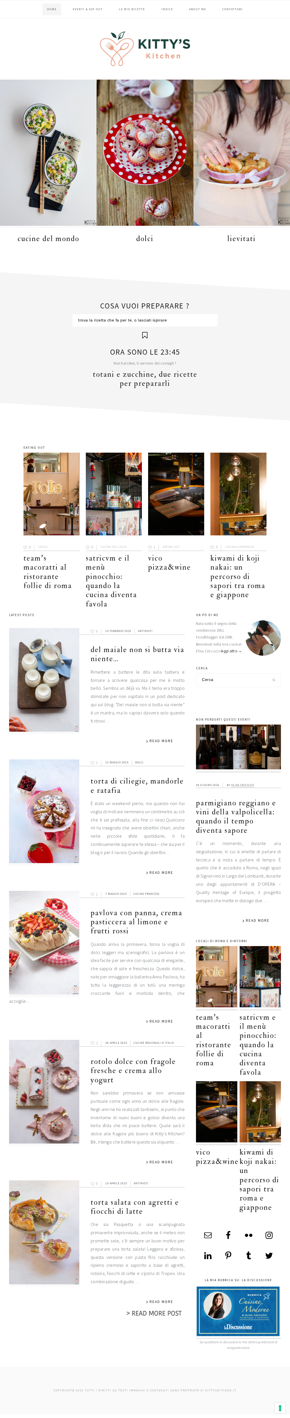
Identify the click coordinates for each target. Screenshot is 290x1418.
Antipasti (145, 631)
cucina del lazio (114, 547)
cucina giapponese (239, 547)
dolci (144, 238)
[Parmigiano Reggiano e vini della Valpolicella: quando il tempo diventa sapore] (238, 748)
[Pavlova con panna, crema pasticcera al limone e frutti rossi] (44, 944)
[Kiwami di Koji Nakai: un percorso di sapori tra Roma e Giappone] (238, 495)
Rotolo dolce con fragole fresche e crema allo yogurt (133, 1071)
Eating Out (171, 547)
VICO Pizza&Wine (169, 562)
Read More (161, 740)
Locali (43, 547)
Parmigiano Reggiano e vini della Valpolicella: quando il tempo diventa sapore (236, 816)
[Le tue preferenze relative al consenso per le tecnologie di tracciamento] (280, 1408)
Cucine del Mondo (48, 238)
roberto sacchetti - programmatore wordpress (270, 1416)
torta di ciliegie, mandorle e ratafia (137, 785)
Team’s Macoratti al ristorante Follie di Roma (48, 571)
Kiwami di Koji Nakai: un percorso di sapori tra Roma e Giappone (237, 576)
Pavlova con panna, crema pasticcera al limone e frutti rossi (136, 922)
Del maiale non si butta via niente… (137, 654)
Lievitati (241, 238)
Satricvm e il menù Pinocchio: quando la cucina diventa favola (111, 581)
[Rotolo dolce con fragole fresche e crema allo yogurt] (44, 1093)
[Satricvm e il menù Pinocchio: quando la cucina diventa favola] (114, 495)
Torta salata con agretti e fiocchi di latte (135, 1207)
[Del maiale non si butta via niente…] (44, 681)
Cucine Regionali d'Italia (154, 1043)
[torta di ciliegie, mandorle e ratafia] (44, 812)
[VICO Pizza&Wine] (176, 495)
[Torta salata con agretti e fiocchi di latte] (44, 1233)
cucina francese (146, 894)
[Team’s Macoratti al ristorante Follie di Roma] (52, 495)
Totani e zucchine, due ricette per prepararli (145, 379)
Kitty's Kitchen (145, 48)
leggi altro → (231, 651)
